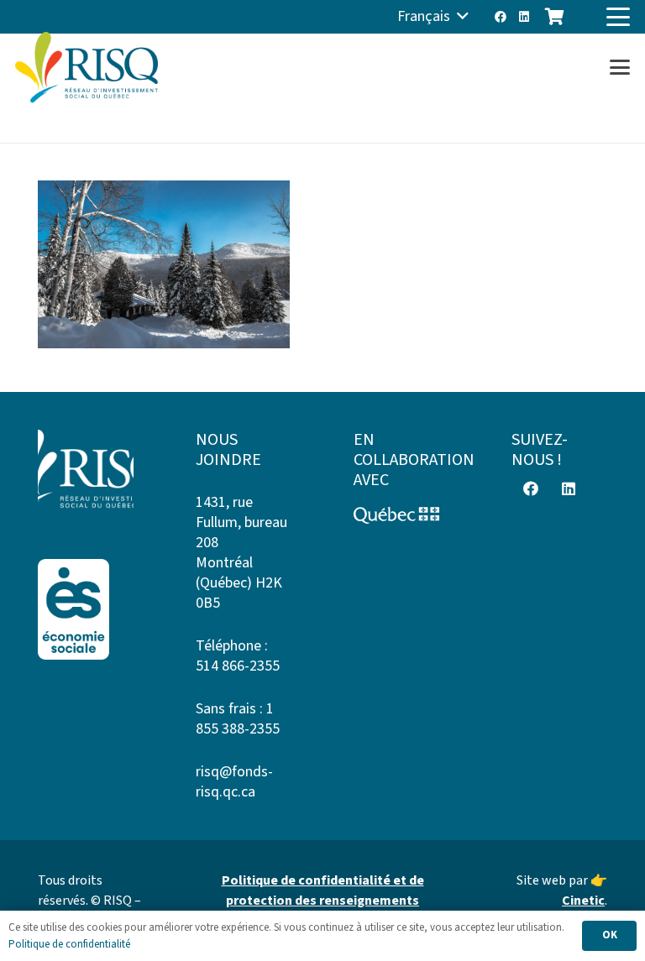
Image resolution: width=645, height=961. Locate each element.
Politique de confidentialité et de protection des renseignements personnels (323, 900)
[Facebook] (500, 17)
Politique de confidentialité (69, 944)
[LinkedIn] (524, 17)
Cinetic (583, 900)
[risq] (86, 67)
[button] (433, 17)
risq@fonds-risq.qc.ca (234, 781)
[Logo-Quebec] (401, 515)
